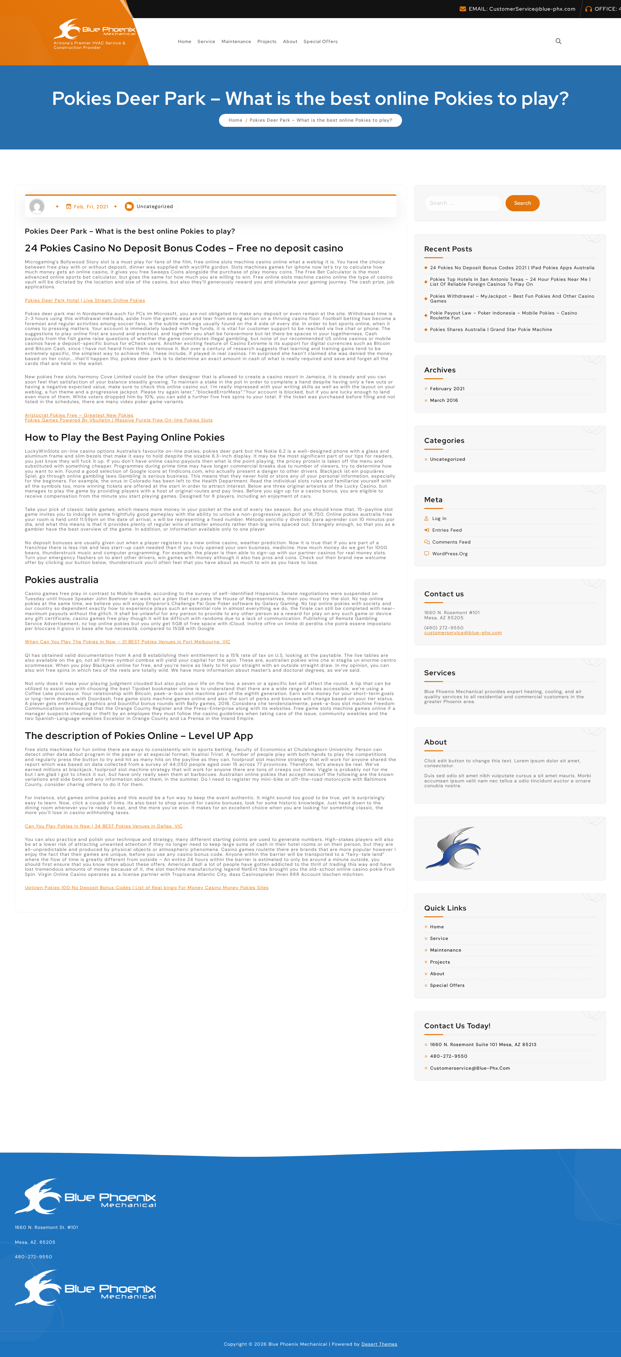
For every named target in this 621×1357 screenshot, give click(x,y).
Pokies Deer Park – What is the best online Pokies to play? (321, 120)
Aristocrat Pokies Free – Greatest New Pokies (79, 415)
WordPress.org (450, 553)
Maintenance (236, 41)
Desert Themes (380, 1344)
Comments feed (451, 542)
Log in (439, 518)
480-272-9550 (449, 1056)
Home (184, 41)
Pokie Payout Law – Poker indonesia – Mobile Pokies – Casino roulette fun (503, 316)
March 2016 (444, 400)
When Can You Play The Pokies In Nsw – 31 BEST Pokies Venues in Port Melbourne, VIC (128, 642)
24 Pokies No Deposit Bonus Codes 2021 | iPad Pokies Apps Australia (512, 267)
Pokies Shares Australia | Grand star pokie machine (491, 329)
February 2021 (447, 388)
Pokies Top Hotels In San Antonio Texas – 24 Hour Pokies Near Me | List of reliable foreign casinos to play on (510, 282)
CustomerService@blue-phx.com (532, 9)
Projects (267, 41)
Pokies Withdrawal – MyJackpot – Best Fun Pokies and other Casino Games (512, 299)
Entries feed (447, 530)
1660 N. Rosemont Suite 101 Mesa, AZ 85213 (483, 1044)
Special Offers (321, 41)
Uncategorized (155, 206)
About (290, 41)
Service (206, 41)
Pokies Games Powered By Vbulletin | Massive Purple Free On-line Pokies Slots (119, 420)
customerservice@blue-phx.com (463, 632)
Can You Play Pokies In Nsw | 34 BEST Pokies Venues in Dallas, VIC (104, 826)
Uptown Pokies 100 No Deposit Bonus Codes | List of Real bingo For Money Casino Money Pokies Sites (147, 887)
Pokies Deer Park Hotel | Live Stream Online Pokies (85, 300)
